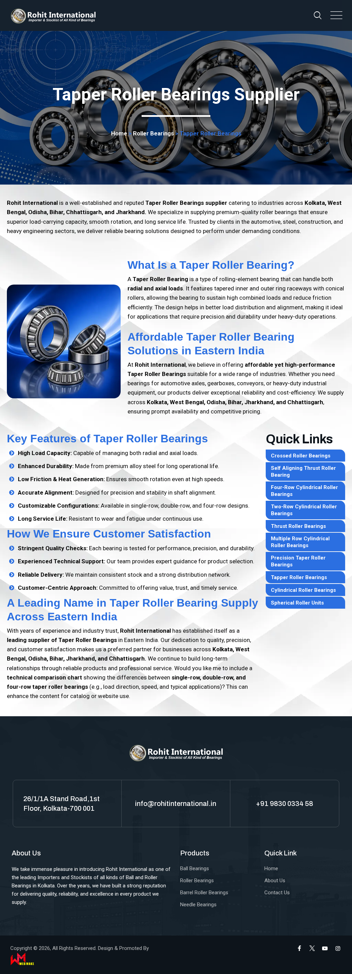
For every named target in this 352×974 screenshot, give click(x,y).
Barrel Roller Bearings (204, 892)
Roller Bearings (153, 133)
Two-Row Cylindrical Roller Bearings (304, 510)
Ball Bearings (194, 868)
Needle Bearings (198, 904)
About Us (274, 880)
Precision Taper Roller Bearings (298, 561)
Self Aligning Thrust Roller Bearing (303, 471)
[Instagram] (338, 948)
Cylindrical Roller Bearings (303, 590)
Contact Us (277, 892)
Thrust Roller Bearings (298, 526)
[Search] (317, 15)
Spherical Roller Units (297, 603)
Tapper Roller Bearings (299, 577)
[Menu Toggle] (335, 15)
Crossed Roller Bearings (300, 456)
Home (119, 133)
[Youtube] (325, 948)
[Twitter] (312, 948)
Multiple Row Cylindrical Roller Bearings (300, 542)
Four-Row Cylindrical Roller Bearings (304, 490)
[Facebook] (299, 948)
